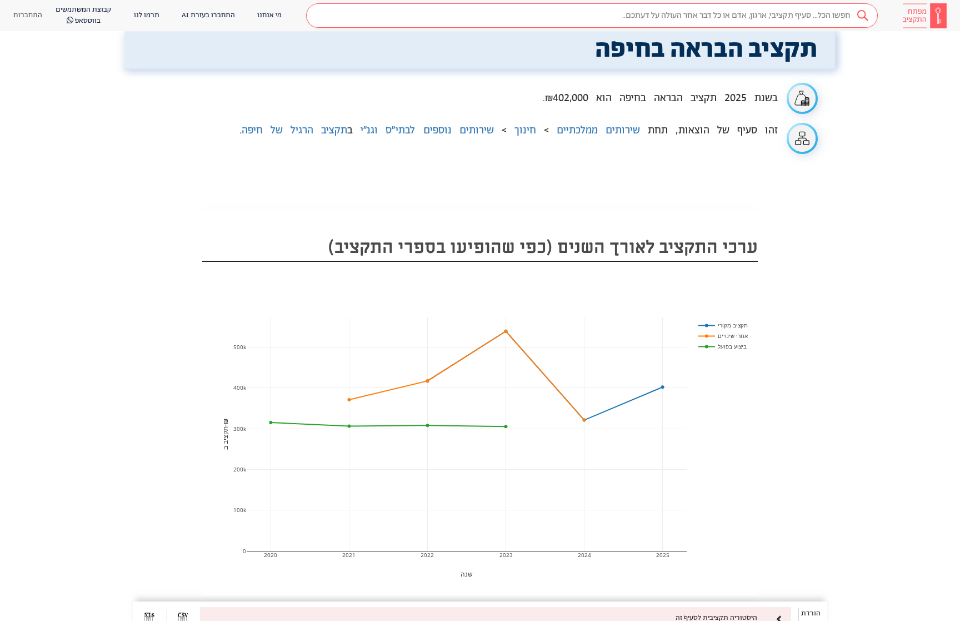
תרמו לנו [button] (146, 15)
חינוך (525, 130)
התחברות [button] (27, 15)
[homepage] (924, 15)
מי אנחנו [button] (269, 15)
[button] (592, 15)
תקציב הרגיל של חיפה (294, 130)
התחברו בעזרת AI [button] (208, 15)
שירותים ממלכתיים (598, 130)
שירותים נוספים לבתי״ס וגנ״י (427, 130)
